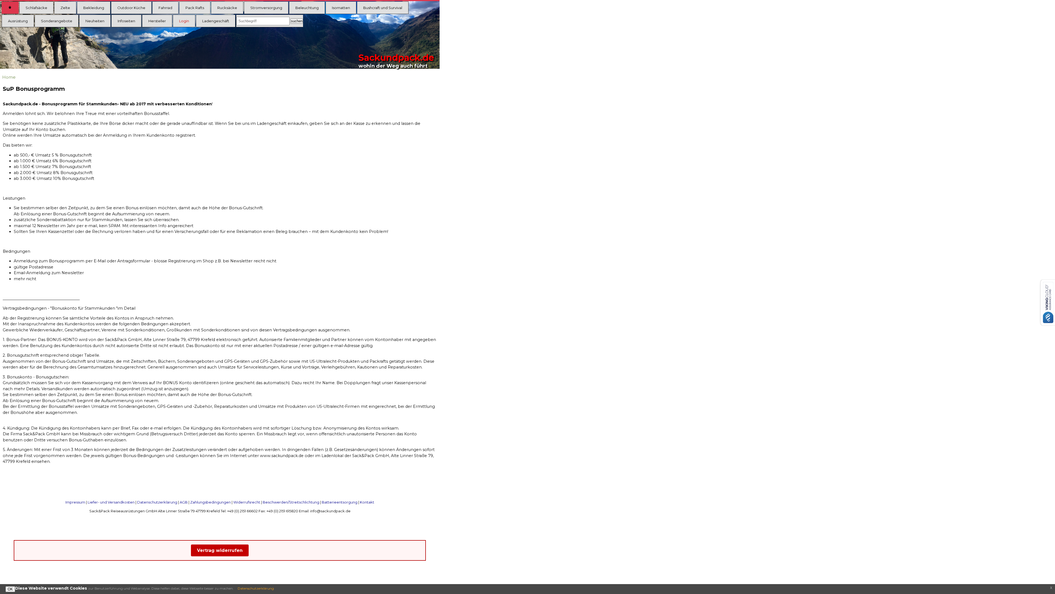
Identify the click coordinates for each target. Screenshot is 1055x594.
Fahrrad (165, 8)
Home (9, 77)
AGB (184, 502)
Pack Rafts (194, 8)
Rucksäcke (227, 8)
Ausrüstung (18, 21)
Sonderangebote (56, 21)
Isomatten (341, 8)
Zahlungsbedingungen (210, 502)
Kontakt (367, 502)
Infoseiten (126, 21)
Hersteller (157, 21)
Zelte (65, 8)
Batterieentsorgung (339, 502)
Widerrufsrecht (246, 502)
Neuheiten (94, 21)
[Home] (10, 8)
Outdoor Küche (131, 8)
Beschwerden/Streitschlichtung (291, 502)
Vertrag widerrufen (220, 550)
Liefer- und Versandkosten (111, 502)
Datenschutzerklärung (157, 502)
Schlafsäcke (36, 8)
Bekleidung (93, 8)
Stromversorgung (266, 8)
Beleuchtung (307, 8)
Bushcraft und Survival (382, 8)
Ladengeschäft (215, 21)
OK (10, 589)
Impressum (75, 502)
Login (184, 21)
